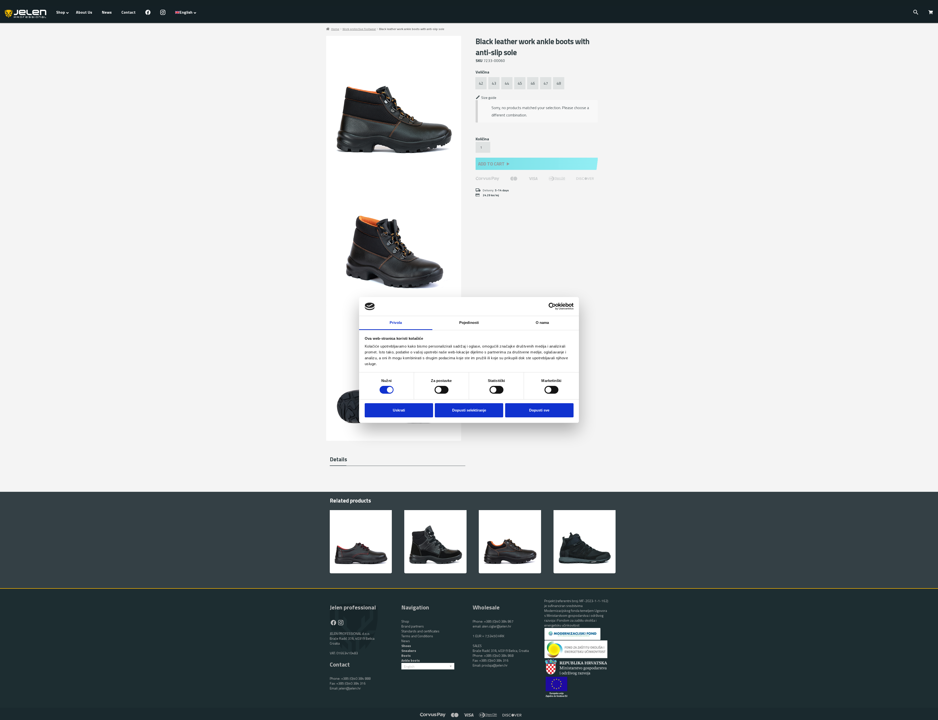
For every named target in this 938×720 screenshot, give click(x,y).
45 (520, 83)
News (405, 640)
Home (335, 29)
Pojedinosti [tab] (469, 322)
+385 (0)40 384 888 (356, 678)
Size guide (488, 97)
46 (533, 83)
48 (558, 83)
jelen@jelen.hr (350, 688)
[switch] (441, 390)
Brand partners (412, 626)
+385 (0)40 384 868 (498, 655)
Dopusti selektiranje (469, 410)
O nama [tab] (542, 322)
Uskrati (399, 410)
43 (494, 83)
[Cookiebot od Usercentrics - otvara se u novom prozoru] (552, 306)
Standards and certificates (420, 631)
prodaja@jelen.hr (495, 665)
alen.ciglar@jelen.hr (496, 626)
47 (546, 83)
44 (507, 83)
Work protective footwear (359, 29)
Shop (405, 621)
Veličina (482, 72)
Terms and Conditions (417, 635)
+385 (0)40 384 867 (498, 621)
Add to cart (491, 163)
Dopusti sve (539, 410)
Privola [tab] (396, 322)
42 (481, 83)
